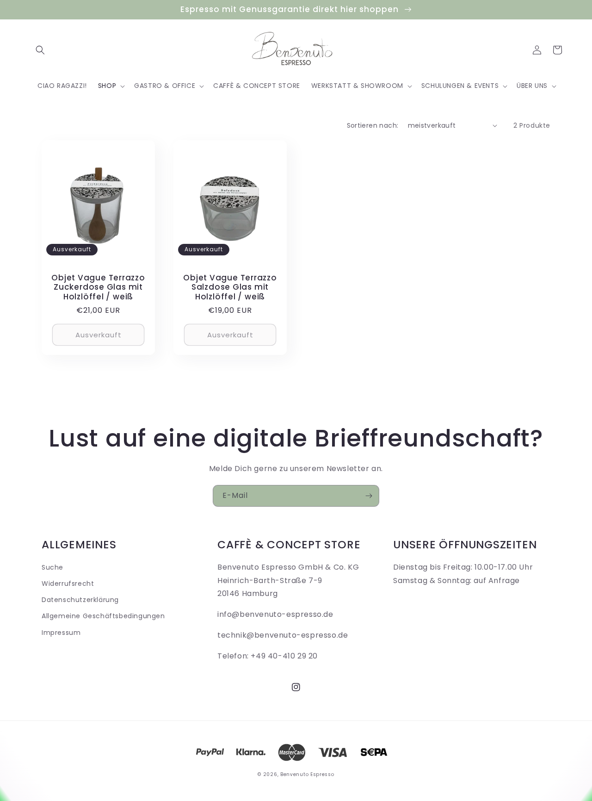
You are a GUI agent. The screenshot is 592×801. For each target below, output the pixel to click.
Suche (52, 567)
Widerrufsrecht (68, 583)
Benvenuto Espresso (307, 774)
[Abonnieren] (368, 496)
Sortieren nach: (373, 125)
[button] (40, 50)
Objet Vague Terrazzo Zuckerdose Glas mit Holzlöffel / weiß (98, 287)
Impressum (61, 632)
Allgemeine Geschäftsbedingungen (103, 616)
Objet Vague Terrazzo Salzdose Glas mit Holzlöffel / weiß (230, 287)
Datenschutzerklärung (80, 599)
